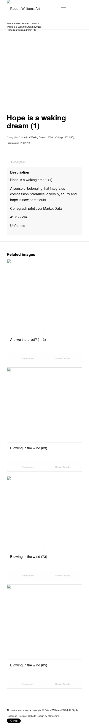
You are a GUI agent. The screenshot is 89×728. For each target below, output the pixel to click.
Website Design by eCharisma (43, 715)
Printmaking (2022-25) (18, 142)
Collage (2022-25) (64, 137)
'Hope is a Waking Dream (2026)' (36, 137)
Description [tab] (18, 162)
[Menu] (63, 8)
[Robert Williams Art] (37, 8)
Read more (27, 358)
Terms (22, 715)
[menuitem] (64, 8)
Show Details (62, 358)
